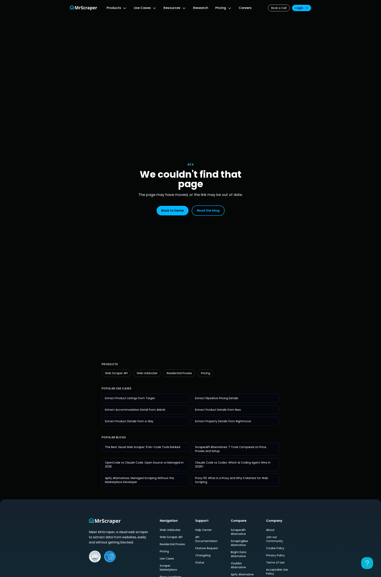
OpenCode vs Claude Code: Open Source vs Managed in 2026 (144, 465)
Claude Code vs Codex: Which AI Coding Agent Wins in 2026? (232, 465)
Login (299, 8)
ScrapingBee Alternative (239, 543)
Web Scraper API (116, 373)
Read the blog (208, 210)
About (270, 530)
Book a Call (278, 8)
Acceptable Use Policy (277, 572)
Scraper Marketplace (168, 568)
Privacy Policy (275, 555)
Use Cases (167, 559)
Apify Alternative (242, 574)
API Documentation (206, 539)
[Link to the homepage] (83, 8)
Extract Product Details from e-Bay (129, 421)
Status (199, 562)
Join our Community (274, 539)
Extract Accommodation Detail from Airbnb (135, 410)
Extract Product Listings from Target (130, 398)
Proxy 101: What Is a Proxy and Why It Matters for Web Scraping (231, 480)
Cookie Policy (275, 548)
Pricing (205, 373)
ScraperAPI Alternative (238, 532)
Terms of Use (275, 562)
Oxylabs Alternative (238, 565)
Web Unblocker (147, 373)
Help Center (203, 530)
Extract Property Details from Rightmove (223, 421)
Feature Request (206, 548)
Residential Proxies (179, 373)
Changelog (203, 555)
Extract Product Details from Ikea (218, 410)
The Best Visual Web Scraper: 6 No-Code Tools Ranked (142, 447)
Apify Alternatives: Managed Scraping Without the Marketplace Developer (139, 480)
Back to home (172, 210)
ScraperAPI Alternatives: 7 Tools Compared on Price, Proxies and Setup (231, 449)
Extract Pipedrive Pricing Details (216, 398)
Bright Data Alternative (238, 554)
